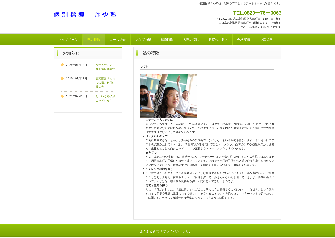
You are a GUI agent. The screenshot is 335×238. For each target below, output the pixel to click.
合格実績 (243, 39)
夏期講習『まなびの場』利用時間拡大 (105, 82)
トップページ (68, 39)
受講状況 (266, 39)
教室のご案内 (218, 39)
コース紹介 (118, 39)
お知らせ (71, 53)
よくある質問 (149, 231)
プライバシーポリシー (179, 231)
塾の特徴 (93, 39)
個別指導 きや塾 (85, 14)
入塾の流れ (191, 39)
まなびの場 (143, 39)
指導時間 (167, 39)
